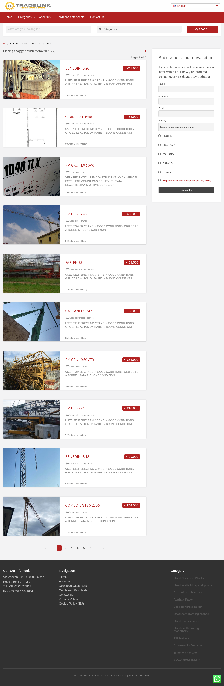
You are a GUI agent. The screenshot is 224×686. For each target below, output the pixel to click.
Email (161, 108)
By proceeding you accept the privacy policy (187, 180)
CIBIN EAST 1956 (78, 117)
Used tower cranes (78, 172)
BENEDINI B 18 (77, 457)
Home (8, 17)
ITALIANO (168, 154)
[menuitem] (8, 17)
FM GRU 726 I (75, 408)
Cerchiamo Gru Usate (73, 590)
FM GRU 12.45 (76, 214)
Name (161, 83)
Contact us (66, 594)
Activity (162, 120)
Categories (25, 17)
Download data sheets (70, 17)
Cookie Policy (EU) (71, 603)
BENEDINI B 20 (77, 68)
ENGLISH (167, 135)
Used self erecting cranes (81, 75)
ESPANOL (168, 163)
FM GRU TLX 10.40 (79, 165)
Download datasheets (73, 585)
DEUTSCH (168, 172)
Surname (163, 96)
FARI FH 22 (73, 262)
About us (65, 581)
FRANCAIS (168, 145)
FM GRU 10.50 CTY (79, 360)
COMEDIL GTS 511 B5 (82, 505)
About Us (45, 17)
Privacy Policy (68, 599)
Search (204, 29)
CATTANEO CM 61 (79, 311)
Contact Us (97, 17)
